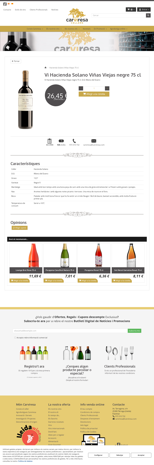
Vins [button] (50, 425)
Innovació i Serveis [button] (24, 415)
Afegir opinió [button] (20, 228)
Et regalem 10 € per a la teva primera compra (34, 371)
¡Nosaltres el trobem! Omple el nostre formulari (77, 378)
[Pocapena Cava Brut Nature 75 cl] (30, 255)
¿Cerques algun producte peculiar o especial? (77, 369)
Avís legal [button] (84, 425)
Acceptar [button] (141, 455)
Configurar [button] (98, 455)
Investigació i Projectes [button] (26, 418)
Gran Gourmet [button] (54, 444)
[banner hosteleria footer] (120, 353)
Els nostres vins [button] (54, 409)
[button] (5, 4)
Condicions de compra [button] (90, 412)
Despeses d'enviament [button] (90, 418)
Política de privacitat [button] (89, 428)
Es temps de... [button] (54, 415)
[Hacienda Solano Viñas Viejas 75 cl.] (25, 99)
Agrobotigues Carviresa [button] (26, 412)
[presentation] (13, 263)
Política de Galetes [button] (25, 461)
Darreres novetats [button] (56, 422)
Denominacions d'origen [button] (26, 422)
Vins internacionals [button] (56, 428)
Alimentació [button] (53, 441)
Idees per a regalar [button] (56, 435)
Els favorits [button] (52, 418)
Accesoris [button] (52, 438)
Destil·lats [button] (52, 431)
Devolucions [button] (85, 422)
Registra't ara (34, 366)
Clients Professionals (119, 366)
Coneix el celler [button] (22, 409)
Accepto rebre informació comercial (32, 337)
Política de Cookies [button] (88, 431)
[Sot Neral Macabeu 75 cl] (132, 255)
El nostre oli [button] (53, 412)
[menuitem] (10, 3)
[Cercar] (148, 15)
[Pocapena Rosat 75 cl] (64, 255)
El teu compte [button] (86, 409)
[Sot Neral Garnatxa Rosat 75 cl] (98, 255)
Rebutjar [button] (119, 455)
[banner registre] (34, 353)
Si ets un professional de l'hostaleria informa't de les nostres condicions (120, 371)
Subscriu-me (134, 331)
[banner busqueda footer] (77, 353)
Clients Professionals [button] (89, 415)
